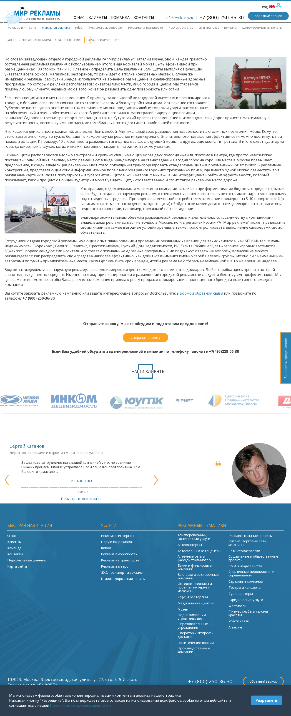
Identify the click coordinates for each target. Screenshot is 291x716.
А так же (235, 627)
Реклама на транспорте (145, 27)
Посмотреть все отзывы (81, 498)
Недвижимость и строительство (192, 616)
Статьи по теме (67, 40)
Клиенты (98, 17)
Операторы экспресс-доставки (195, 634)
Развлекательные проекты (250, 535)
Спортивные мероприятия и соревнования (251, 573)
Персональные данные (26, 560)
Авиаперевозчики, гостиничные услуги (194, 536)
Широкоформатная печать (262, 27)
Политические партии (196, 642)
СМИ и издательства (245, 566)
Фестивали (237, 606)
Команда (120, 17)
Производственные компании (194, 649)
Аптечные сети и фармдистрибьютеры (195, 558)
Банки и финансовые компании (195, 567)
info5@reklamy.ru (179, 17)
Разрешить (266, 700)
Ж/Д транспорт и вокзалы (218, 27)
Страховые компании (245, 581)
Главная (11, 40)
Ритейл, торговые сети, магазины (247, 542)
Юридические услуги (245, 599)
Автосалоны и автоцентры (199, 551)
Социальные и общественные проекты (253, 558)
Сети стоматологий (244, 551)
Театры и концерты (244, 587)
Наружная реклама (56, 27)
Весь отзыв (80, 480)
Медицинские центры (196, 603)
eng (265, 6)
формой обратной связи (201, 293)
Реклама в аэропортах (106, 27)
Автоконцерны (190, 544)
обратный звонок (268, 16)
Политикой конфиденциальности (80, 705)
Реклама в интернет (23, 27)
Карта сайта (17, 566)
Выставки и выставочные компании (198, 576)
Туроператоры (240, 593)
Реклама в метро (181, 27)
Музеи (183, 609)
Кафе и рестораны (193, 597)
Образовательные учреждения (193, 625)
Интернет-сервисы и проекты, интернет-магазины (195, 587)
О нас (79, 17)
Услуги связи (238, 621)
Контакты (144, 17)
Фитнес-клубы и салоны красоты (248, 613)
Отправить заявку (145, 337)
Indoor (79, 27)
